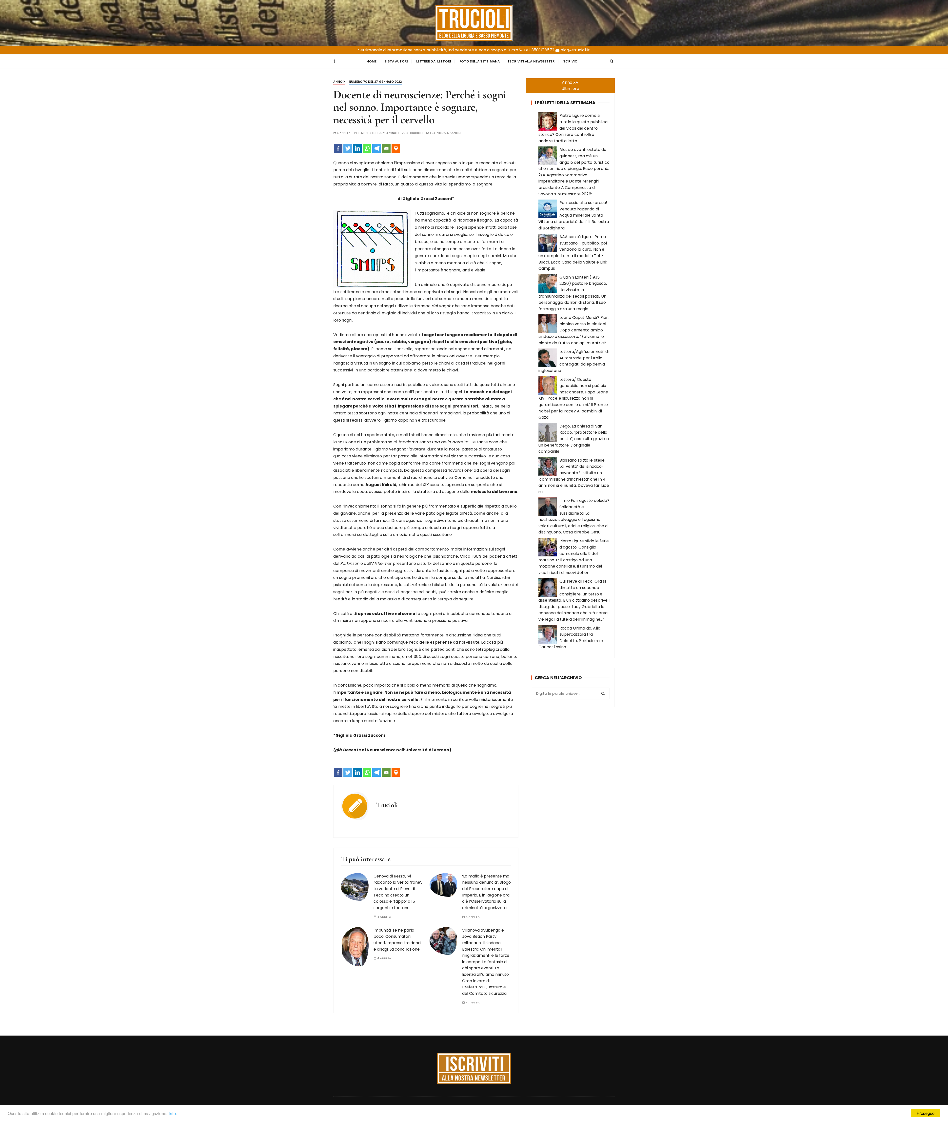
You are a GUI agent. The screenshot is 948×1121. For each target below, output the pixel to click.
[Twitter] (347, 148)
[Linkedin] (357, 148)
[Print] (396, 148)
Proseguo (925, 1113)
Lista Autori (396, 61)
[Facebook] (338, 148)
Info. (173, 1113)
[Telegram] (376, 148)
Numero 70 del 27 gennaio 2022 (375, 82)
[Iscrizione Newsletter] (474, 1068)
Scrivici (570, 61)
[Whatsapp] (367, 148)
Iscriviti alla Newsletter (531, 61)
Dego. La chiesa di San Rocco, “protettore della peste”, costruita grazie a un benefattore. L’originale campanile (573, 438)
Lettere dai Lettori (433, 61)
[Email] (386, 148)
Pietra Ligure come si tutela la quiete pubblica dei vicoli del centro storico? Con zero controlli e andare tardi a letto (573, 128)
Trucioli (416, 133)
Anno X (339, 82)
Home (372, 61)
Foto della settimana (479, 61)
